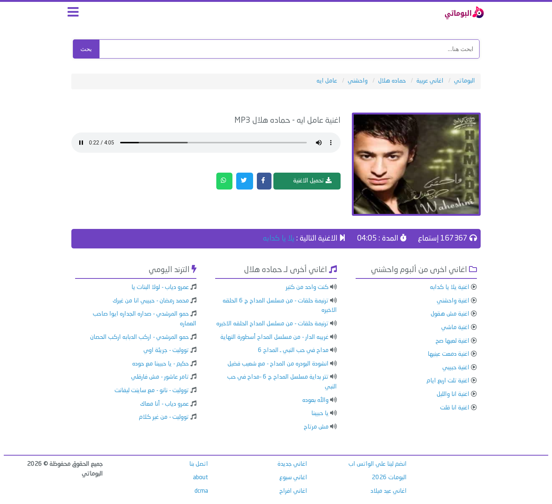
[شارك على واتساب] (224, 181)
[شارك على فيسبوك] (264, 181)
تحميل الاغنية (309, 181)
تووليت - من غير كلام (164, 417)
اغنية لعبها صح (452, 341)
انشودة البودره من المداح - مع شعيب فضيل (278, 364)
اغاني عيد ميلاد (389, 491)
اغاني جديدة (292, 464)
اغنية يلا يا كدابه (449, 287)
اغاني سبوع (293, 478)
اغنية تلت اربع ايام (448, 381)
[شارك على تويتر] (244, 181)
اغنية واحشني (453, 301)
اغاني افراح (293, 491)
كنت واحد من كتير (307, 287)
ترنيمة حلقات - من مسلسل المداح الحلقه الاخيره (272, 324)
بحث (86, 49)
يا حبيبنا (320, 414)
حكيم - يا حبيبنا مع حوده (160, 364)
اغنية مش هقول (450, 314)
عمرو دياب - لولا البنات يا (160, 287)
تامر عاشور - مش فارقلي (160, 377)
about (200, 478)
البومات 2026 (389, 478)
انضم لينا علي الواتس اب (377, 464)
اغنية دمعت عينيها (448, 354)
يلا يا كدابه (278, 238)
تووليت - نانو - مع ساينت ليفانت (152, 391)
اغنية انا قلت (454, 408)
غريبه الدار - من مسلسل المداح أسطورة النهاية (274, 337)
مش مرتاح (316, 427)
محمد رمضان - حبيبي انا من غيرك (151, 301)
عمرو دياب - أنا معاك (164, 404)
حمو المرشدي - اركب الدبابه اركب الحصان (139, 337)
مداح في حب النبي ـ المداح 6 (293, 351)
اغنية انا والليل (453, 394)
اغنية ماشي (455, 328)
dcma (201, 491)
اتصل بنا (198, 464)
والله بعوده (315, 400)
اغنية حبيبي (455, 368)
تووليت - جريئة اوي (166, 351)
